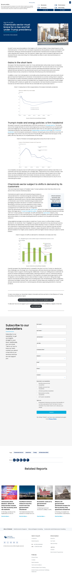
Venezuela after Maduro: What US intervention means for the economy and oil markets (9, 505)
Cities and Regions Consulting (35, 529)
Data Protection (35, 562)
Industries (28, 452)
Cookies (33, 559)
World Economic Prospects (20, 529)
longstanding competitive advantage (42, 130)
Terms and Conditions (37, 565)
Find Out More (5, 516)
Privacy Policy (35, 557)
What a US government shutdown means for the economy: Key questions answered (62, 505)
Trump (35, 452)
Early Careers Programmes (57, 552)
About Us (53, 538)
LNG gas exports (50, 125)
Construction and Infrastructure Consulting (54, 529)
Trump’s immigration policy (29, 211)
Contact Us (34, 538)
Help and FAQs (54, 543)
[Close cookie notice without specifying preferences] (70, 2)
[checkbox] (38, 5)
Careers (52, 549)
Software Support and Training (38, 567)
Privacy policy (32, 2)
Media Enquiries (35, 541)
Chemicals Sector (18, 452)
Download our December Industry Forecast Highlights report (36, 300)
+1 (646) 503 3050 (38, 546)
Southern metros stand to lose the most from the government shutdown (25, 505)
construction (33, 209)
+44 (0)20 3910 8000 (38, 544)
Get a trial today (36, 306)
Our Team (53, 541)
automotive (46, 213)
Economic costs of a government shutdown (44, 504)
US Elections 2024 (43, 452)
